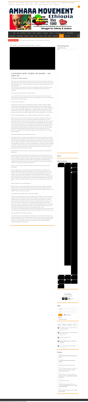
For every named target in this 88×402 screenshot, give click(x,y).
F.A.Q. (59, 2)
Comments (69, 324)
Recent (59, 324)
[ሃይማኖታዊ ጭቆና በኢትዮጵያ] (61, 277)
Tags (74, 324)
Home (10, 2)
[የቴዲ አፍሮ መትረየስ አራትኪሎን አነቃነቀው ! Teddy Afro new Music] (74, 277)
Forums (31, 4)
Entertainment (45, 4)
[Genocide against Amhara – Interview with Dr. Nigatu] (58, 341)
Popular (64, 324)
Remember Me (68, 314)
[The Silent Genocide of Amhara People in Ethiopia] (67, 214)
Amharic (50, 4)
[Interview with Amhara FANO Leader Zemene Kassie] (61, 165)
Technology (42, 2)
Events (27, 4)
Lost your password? (62, 319)
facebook (22, 4)
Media (31, 2)
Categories (36, 2)
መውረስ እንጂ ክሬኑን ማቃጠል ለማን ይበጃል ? (68, 345)
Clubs (17, 2)
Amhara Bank (56, 4)
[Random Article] (78, 36)
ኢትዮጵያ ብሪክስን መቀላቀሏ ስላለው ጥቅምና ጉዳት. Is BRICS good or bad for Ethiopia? (34, 40)
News (13, 2)
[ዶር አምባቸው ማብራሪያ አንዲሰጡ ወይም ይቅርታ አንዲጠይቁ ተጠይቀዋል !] (58, 327)
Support (39, 4)
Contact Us (48, 2)
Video (36, 4)
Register (60, 317)
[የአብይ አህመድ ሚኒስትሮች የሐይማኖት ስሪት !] (74, 165)
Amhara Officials (65, 2)
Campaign (18, 4)
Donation (27, 2)
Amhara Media (11, 4)
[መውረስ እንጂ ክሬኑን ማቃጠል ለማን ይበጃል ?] (58, 346)
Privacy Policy (54, 2)
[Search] (79, 7)
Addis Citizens (72, 2)
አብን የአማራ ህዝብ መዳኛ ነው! (65, 337)
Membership (22, 2)
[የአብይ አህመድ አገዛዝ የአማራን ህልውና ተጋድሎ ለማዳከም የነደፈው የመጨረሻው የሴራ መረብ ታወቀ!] (61, 286)
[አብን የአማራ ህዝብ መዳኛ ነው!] (58, 337)
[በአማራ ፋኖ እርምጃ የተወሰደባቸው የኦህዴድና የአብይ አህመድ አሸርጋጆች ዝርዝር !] (74, 281)
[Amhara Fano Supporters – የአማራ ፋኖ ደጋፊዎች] (41, 18)
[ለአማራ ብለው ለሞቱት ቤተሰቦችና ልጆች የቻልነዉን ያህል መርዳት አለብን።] (58, 332)
